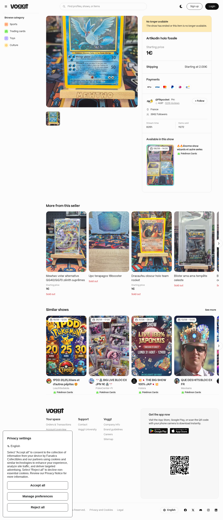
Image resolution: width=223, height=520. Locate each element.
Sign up (194, 6)
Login (212, 6)
